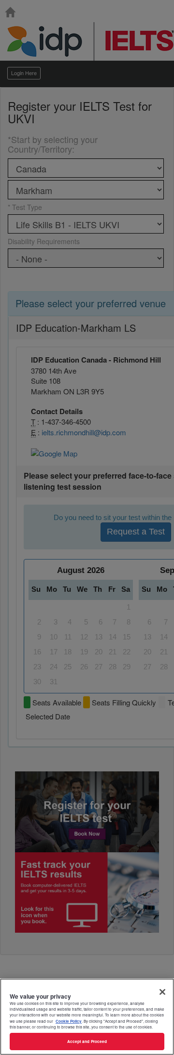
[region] (87, 1016)
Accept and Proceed (87, 1041)
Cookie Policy (69, 1021)
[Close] (162, 992)
